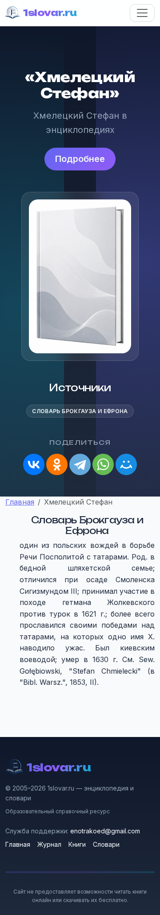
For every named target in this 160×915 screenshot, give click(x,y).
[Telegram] (80, 464)
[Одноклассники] (57, 464)
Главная (17, 844)
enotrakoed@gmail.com (105, 831)
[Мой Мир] (126, 464)
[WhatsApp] (103, 464)
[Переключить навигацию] (142, 13)
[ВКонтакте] (33, 464)
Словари (106, 844)
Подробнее (80, 158)
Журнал (49, 844)
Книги (77, 844)
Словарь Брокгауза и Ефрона (80, 411)
